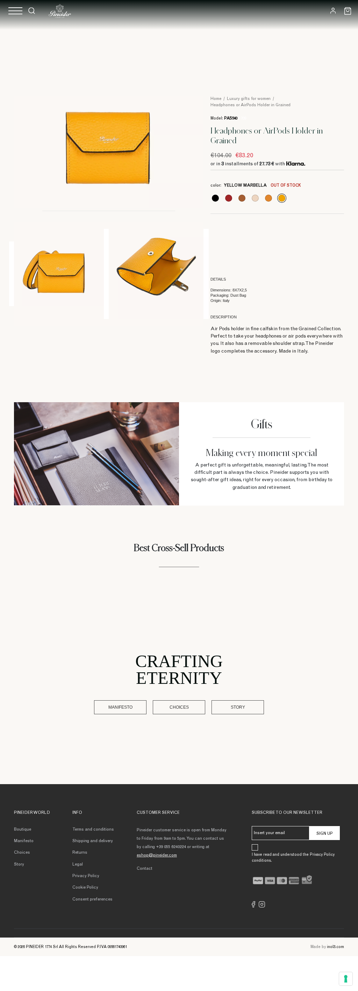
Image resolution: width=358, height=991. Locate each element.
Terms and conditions (93, 829)
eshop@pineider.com (157, 855)
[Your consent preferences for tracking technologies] (345, 978)
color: (255, 185)
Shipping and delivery (92, 841)
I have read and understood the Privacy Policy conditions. (293, 858)
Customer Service (158, 813)
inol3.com (335, 947)
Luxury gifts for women (249, 99)
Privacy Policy (85, 876)
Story (238, 707)
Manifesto (120, 707)
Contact (144, 869)
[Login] (333, 10)
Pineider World (32, 813)
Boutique (22, 829)
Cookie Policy (85, 887)
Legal (77, 864)
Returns (79, 853)
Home (215, 99)
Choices (179, 707)
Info (77, 813)
